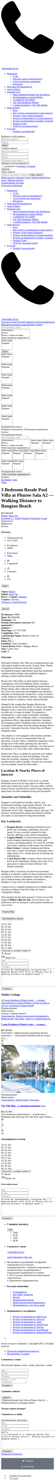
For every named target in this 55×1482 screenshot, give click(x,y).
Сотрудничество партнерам (26, 81)
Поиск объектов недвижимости (16, 474)
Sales (14, 480)
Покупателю (13, 108)
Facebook (5, 518)
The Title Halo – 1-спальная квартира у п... (23, 1106)
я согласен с (20, 166)
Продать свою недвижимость (27, 79)
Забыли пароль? (16, 180)
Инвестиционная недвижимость (32, 1016)
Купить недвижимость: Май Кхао (30, 1316)
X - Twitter (16, 518)
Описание (42, 322)
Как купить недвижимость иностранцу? (33, 113)
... (6, 1038)
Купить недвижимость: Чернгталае (30, 1324)
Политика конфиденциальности (23, 1351)
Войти (5, 145)
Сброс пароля (36, 175)
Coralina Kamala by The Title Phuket (30, 105)
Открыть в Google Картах (14, 602)
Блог (15, 110)
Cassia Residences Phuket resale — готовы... (23, 1024)
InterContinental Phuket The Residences (31, 94)
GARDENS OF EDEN (24, 100)
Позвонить (7, 1454)
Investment (6, 480)
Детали (20, 322)
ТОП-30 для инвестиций (25, 126)
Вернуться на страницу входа (16, 177)
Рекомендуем (13, 92)
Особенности (30, 322)
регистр (5, 169)
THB (10, 1230)
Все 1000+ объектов (23, 1294)
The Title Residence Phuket (25, 102)
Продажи (19, 1018)
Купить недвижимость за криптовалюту (33, 118)
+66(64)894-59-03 (9, 68)
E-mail (44, 518)
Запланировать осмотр (16, 324)
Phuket (4, 516)
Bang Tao (13, 516)
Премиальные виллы (23, 1300)
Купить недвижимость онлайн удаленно (33, 121)
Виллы (16, 1297)
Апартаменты (8, 1016)
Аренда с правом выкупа (37, 1018)
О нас (16, 76)
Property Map (8, 912)
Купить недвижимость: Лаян (27, 1322)
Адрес (13, 322)
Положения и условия (18, 1354)
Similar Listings (35, 324)
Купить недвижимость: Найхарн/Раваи (32, 1332)
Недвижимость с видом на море (29, 1305)
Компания (12, 73)
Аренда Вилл (13, 89)
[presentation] (15, 330)
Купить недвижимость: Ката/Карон (30, 1330)
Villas (3, 482)
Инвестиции (7, 1018)
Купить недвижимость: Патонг (28, 1327)
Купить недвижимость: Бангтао (29, 1319)
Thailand (22, 597)
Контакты (18, 84)
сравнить (6, 1397)
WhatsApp (35, 518)
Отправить (7, 1385)
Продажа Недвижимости (19, 86)
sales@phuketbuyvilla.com (19, 1257)
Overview (5, 322)
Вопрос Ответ (20, 123)
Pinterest (26, 518)
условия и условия (26, 166)
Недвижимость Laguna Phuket (28, 97)
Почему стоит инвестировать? (28, 115)
